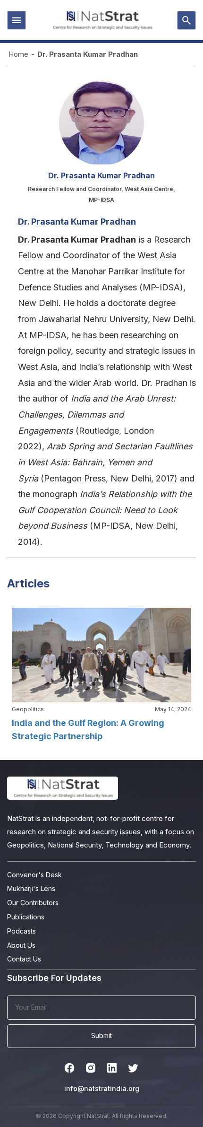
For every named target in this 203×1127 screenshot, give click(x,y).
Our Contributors (33, 903)
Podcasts (21, 931)
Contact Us (24, 959)
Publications (25, 917)
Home (18, 54)
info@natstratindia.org (101, 1088)
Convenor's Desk (34, 875)
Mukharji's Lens (31, 888)
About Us (21, 945)
